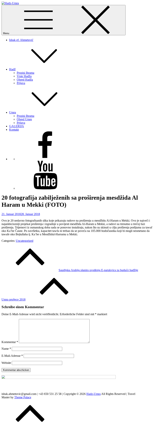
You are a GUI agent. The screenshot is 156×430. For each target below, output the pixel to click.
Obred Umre (24, 119)
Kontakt (14, 129)
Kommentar (10, 342)
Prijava (21, 83)
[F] (45, 159)
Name (6, 348)
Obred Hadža (25, 79)
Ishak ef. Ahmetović (21, 40)
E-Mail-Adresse (12, 355)
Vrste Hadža (24, 76)
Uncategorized (24, 240)
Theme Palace (22, 397)
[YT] (45, 188)
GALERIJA (16, 126)
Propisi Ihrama (25, 72)
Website (6, 362)
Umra (12, 112)
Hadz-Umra (93, 393)
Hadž (12, 69)
